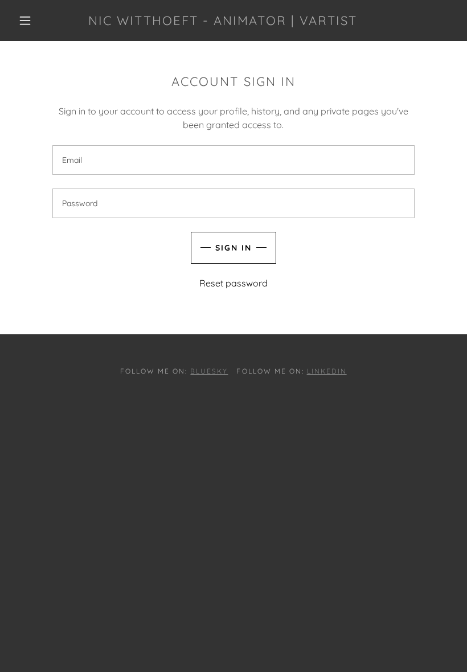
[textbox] (233, 160)
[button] (25, 20)
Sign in (233, 248)
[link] (223, 21)
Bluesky (209, 371)
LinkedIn (327, 371)
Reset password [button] (233, 283)
